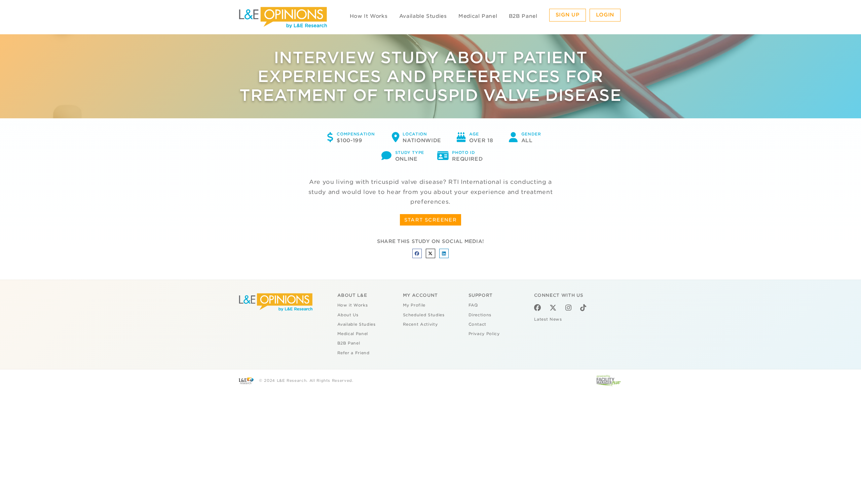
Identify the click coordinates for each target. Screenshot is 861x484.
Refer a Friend (353, 353)
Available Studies (423, 16)
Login (605, 15)
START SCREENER (430, 220)
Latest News (548, 319)
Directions (480, 315)
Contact (478, 324)
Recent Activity (420, 324)
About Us (348, 315)
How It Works (369, 16)
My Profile (414, 305)
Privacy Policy (484, 333)
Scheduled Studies (424, 315)
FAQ (473, 305)
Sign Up (568, 15)
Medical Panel (477, 16)
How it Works (352, 305)
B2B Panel (523, 16)
